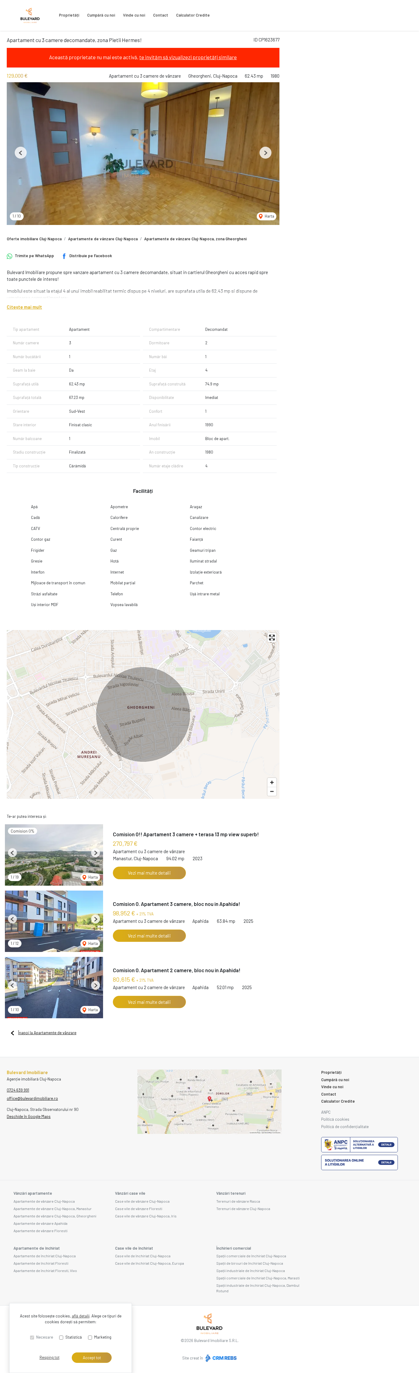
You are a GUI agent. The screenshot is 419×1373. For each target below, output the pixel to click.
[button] (21, 153)
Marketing (102, 1337)
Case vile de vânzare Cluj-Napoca (142, 1201)
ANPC (326, 1112)
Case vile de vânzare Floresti (138, 1208)
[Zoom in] (271, 782)
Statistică (73, 1337)
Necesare (44, 1337)
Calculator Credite (193, 15)
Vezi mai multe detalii (149, 873)
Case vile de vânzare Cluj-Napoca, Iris (146, 1216)
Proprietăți (69, 15)
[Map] (143, 714)
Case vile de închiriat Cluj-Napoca (143, 1256)
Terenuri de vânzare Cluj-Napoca (243, 1208)
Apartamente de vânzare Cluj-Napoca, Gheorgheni (54, 1216)
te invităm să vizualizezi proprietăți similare (188, 57)
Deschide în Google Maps (29, 1116)
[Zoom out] (271, 791)
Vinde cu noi (134, 15)
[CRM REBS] (220, 1358)
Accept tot (92, 1357)
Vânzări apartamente (32, 1193)
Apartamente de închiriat (36, 1248)
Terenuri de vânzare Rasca (238, 1201)
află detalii (81, 1315)
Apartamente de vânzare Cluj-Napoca (103, 238)
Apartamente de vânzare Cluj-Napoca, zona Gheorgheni (195, 238)
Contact (160, 15)
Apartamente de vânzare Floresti (40, 1230)
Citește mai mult (24, 307)
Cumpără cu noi (101, 15)
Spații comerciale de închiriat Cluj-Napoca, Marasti (258, 1278)
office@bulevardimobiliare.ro (32, 1098)
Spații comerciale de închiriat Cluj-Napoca (251, 1256)
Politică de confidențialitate (345, 1126)
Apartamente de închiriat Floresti (40, 1263)
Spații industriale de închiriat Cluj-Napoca (250, 1270)
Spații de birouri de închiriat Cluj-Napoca (249, 1263)
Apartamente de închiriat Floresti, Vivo (45, 1270)
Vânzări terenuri (230, 1193)
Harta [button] (269, 216)
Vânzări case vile (130, 1193)
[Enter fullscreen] (271, 637)
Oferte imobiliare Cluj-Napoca (34, 238)
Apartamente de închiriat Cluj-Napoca (44, 1256)
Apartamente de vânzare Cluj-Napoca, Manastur (52, 1208)
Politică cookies (335, 1119)
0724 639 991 (18, 1090)
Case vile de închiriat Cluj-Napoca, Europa (149, 1263)
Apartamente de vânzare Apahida (40, 1223)
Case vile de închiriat (134, 1248)
